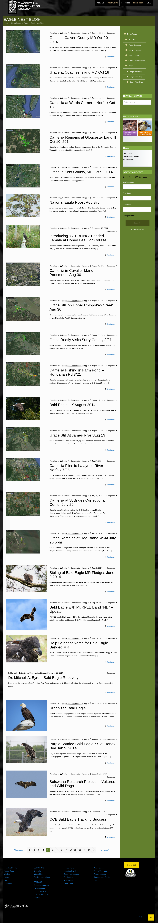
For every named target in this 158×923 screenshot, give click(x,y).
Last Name (127, 204)
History (6, 877)
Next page (104, 850)
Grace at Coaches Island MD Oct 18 (79, 72)
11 (75, 850)
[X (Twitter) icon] (142, 917)
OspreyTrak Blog (136, 82)
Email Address (128, 182)
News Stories (133, 40)
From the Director (11, 868)
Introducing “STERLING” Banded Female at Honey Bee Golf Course (77, 238)
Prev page (19, 850)
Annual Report (9, 871)
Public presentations (42, 877)
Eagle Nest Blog (136, 77)
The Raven (68, 880)
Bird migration (39, 888)
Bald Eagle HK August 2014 (72, 405)
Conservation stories (131, 156)
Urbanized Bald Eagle (67, 708)
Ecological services (41, 894)
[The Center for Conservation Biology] (24, 7)
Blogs (26, 23)
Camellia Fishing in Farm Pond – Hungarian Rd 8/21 (76, 372)
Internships (38, 874)
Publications (68, 877)
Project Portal (69, 868)
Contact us (8, 883)
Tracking (37, 898)
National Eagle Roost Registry (74, 202)
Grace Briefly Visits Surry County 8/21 (80, 340)
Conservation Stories (136, 61)
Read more (111, 57)
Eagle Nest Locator (71, 874)
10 (71, 850)
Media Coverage (134, 50)
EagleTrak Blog (136, 72)
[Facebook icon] (139, 917)
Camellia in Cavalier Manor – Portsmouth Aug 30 (73, 272)
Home (6, 23)
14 (89, 850)
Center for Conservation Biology (74, 33)
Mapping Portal (70, 871)
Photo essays (128, 159)
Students (37, 871)
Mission (7, 874)
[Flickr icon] (144, 917)
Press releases (100, 874)
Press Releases (134, 45)
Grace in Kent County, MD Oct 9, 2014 (81, 172)
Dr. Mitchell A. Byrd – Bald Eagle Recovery (43, 678)
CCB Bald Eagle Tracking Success (78, 819)
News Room (16, 23)
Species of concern (41, 885)
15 (94, 850)
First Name (127, 193)
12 (80, 850)
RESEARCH (38, 882)
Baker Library (69, 883)
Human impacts (40, 891)
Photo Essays (133, 55)
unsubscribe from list (137, 229)
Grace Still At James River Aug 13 (77, 435)
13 (84, 850)
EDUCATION (39, 868)
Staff (5, 880)
